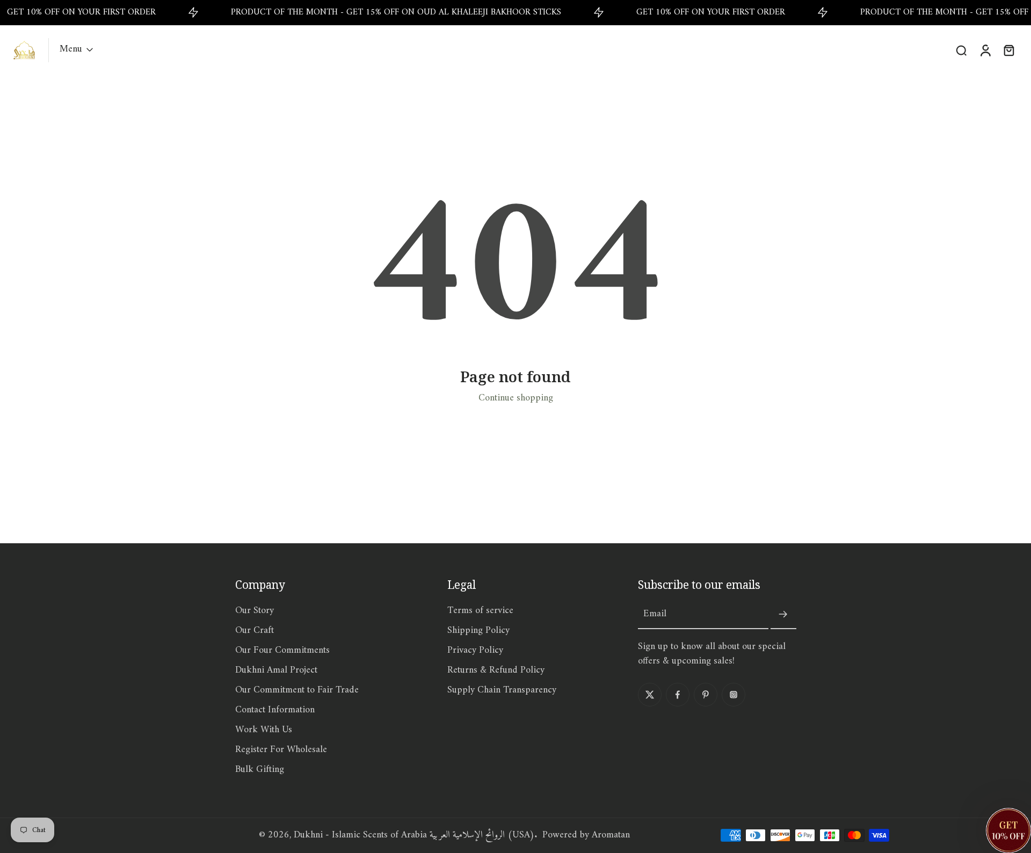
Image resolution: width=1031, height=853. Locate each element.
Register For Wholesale (281, 750)
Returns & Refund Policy (495, 670)
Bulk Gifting (259, 770)
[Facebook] (677, 694)
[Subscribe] (783, 614)
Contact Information (275, 710)
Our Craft (254, 631)
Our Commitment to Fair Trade (297, 690)
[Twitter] (650, 694)
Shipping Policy (478, 631)
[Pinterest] (705, 694)
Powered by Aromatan (586, 835)
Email (654, 614)
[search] (961, 50)
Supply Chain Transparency (501, 690)
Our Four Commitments (282, 651)
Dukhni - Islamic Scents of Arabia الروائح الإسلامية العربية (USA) (414, 835)
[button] (1008, 830)
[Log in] (985, 50)
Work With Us (263, 730)
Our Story (254, 611)
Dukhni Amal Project (276, 670)
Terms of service (480, 611)
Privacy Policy (475, 651)
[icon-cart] (1008, 50)
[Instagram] (733, 694)
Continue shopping (515, 398)
